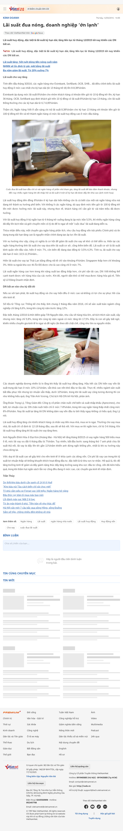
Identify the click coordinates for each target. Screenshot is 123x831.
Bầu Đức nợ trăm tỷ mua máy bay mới (23, 495)
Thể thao (7, 742)
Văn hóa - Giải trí (35, 718)
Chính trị (7, 718)
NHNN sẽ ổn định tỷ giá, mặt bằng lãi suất (26, 66)
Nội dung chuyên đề (69, 742)
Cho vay (11, 527)
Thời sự (6, 724)
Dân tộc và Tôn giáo (13, 736)
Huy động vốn (108, 521)
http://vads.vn (84, 786)
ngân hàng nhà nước (61, 521)
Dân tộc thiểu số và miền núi (73, 736)
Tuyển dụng (94, 818)
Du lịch (30, 742)
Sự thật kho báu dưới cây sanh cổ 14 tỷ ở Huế (27, 482)
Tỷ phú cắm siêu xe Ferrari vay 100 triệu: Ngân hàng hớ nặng (35, 491)
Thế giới (7, 754)
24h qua (95, 736)
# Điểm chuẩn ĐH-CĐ (38, 8)
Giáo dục (7, 748)
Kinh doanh (11, 18)
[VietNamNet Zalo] (105, 808)
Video (94, 718)
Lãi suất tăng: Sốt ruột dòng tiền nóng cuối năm (30, 62)
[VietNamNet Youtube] (92, 808)
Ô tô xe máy (33, 736)
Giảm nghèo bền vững (70, 724)
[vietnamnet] (16, 10)
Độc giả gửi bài (107, 813)
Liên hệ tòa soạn (36, 783)
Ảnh (93, 712)
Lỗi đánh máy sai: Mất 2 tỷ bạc (19, 499)
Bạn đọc (31, 754)
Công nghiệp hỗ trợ (69, 718)
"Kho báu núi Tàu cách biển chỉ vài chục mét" (27, 486)
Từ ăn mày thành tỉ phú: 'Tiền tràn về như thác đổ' (29, 503)
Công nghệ (32, 730)
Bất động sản (33, 748)
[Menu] (5, 9)
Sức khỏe (31, 724)
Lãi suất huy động (87, 521)
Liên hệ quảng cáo (79, 766)
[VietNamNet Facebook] (86, 808)
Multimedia (97, 724)
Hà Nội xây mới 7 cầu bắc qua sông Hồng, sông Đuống (32, 508)
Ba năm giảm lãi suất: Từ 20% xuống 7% (26, 70)
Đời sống (31, 712)
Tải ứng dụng (81, 813)
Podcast (95, 730)
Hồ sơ (62, 754)
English (62, 748)
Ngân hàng (26, 521)
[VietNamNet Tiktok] (99, 808)
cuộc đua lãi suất (28, 527)
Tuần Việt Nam (66, 712)
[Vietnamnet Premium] (12, 713)
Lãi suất (41, 521)
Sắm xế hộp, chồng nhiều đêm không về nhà (26, 512)
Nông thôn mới (66, 730)
